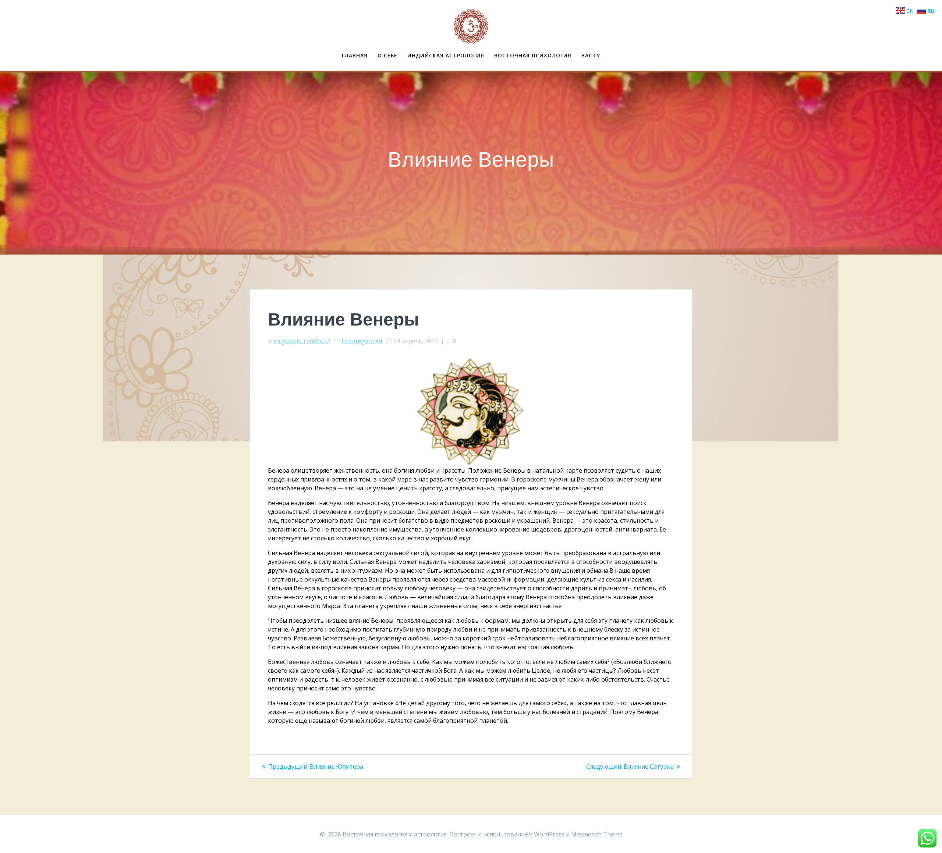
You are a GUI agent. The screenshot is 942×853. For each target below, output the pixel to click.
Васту (590, 55)
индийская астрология (445, 55)
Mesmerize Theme (597, 834)
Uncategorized (361, 341)
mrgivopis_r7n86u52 (301, 341)
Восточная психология (532, 55)
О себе (387, 55)
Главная (355, 55)
